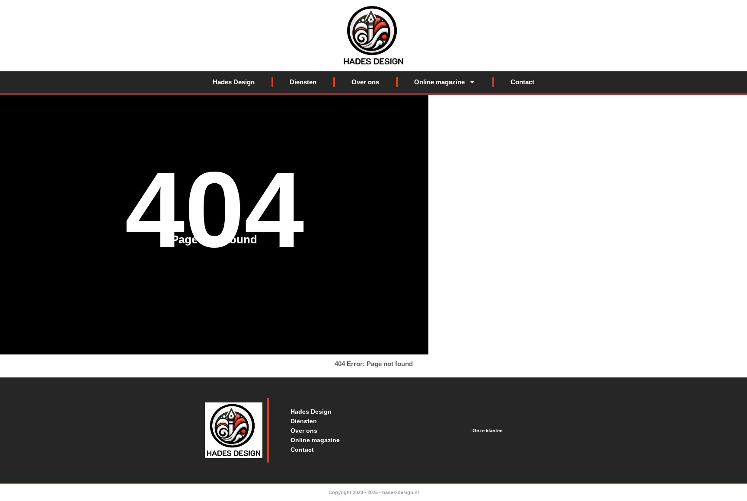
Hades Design (234, 82)
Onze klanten (487, 430)
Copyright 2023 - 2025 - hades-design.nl (374, 492)
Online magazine (439, 82)
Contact (522, 82)
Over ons (365, 82)
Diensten (303, 82)
